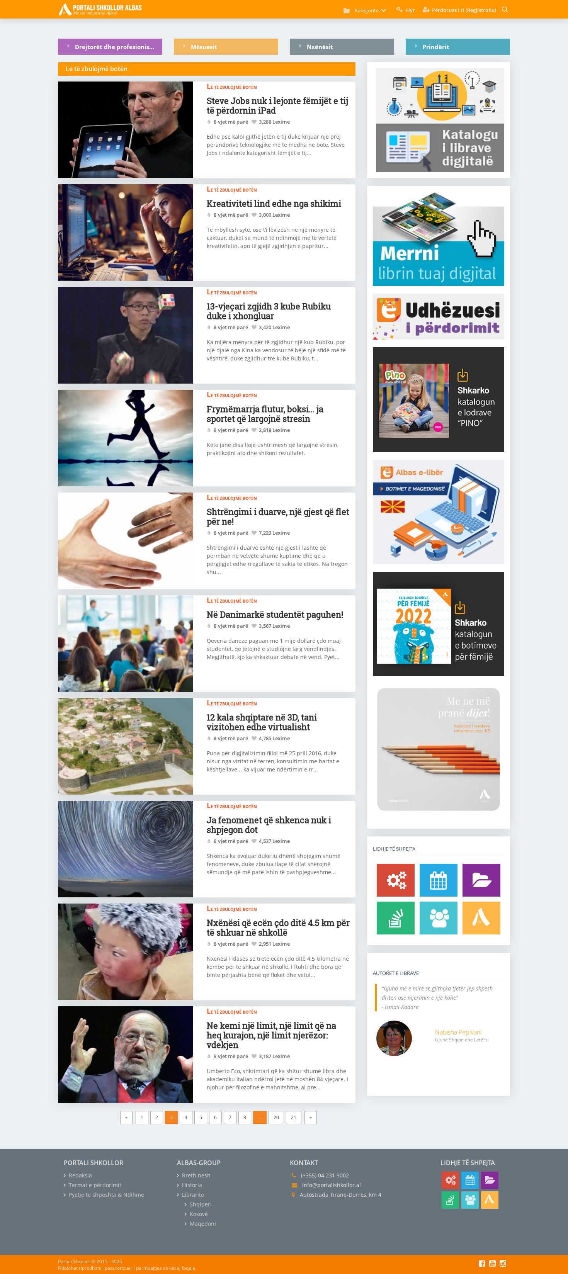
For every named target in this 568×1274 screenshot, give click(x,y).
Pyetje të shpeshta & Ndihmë (105, 1194)
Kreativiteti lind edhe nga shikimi (274, 203)
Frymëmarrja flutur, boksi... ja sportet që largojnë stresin (265, 413)
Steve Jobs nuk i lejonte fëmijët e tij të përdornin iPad (277, 105)
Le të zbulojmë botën (232, 86)
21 (293, 1117)
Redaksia (79, 1175)
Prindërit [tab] (436, 47)
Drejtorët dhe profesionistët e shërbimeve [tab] (118, 47)
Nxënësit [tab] (320, 47)
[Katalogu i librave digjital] (481, 880)
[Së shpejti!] (438, 880)
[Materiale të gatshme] (395, 880)
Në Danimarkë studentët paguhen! (275, 614)
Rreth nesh (195, 1175)
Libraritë (192, 1194)
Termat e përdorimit (94, 1185)
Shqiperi (200, 1204)
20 (276, 1117)
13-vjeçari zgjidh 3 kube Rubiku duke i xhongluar (269, 311)
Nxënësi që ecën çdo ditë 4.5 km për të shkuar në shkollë (278, 927)
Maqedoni (202, 1223)
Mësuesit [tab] (204, 47)
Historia (191, 1185)
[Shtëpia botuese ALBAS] (481, 918)
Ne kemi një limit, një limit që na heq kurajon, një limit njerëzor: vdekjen (271, 1035)
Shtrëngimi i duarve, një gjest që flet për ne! (278, 516)
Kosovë (198, 1214)
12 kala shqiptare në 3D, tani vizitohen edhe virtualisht (262, 722)
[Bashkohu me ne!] (438, 918)
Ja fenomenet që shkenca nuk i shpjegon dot (269, 824)
